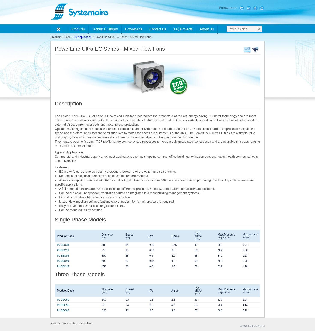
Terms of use (85, 323)
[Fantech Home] (59, 29)
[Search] (259, 29)
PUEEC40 (63, 261)
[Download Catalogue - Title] (255, 51)
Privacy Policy (69, 323)
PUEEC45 (63, 266)
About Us (55, 323)
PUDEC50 (63, 299)
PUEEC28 (63, 244)
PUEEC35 (63, 255)
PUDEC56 (63, 305)
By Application (83, 37)
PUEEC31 (63, 250)
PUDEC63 (63, 310)
